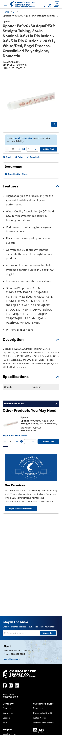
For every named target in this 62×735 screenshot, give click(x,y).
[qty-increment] (19, 149)
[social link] (5, 685)
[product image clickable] (11, 424)
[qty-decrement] (7, 149)
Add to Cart (48, 149)
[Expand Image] (54, 124)
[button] (43, 5)
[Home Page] (22, 4)
